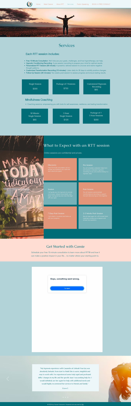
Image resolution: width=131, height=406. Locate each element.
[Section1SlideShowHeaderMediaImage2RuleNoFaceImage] (65, 397)
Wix (83, 404)
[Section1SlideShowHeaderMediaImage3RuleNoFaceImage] (67, 397)
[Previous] (8, 379)
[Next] (123, 379)
